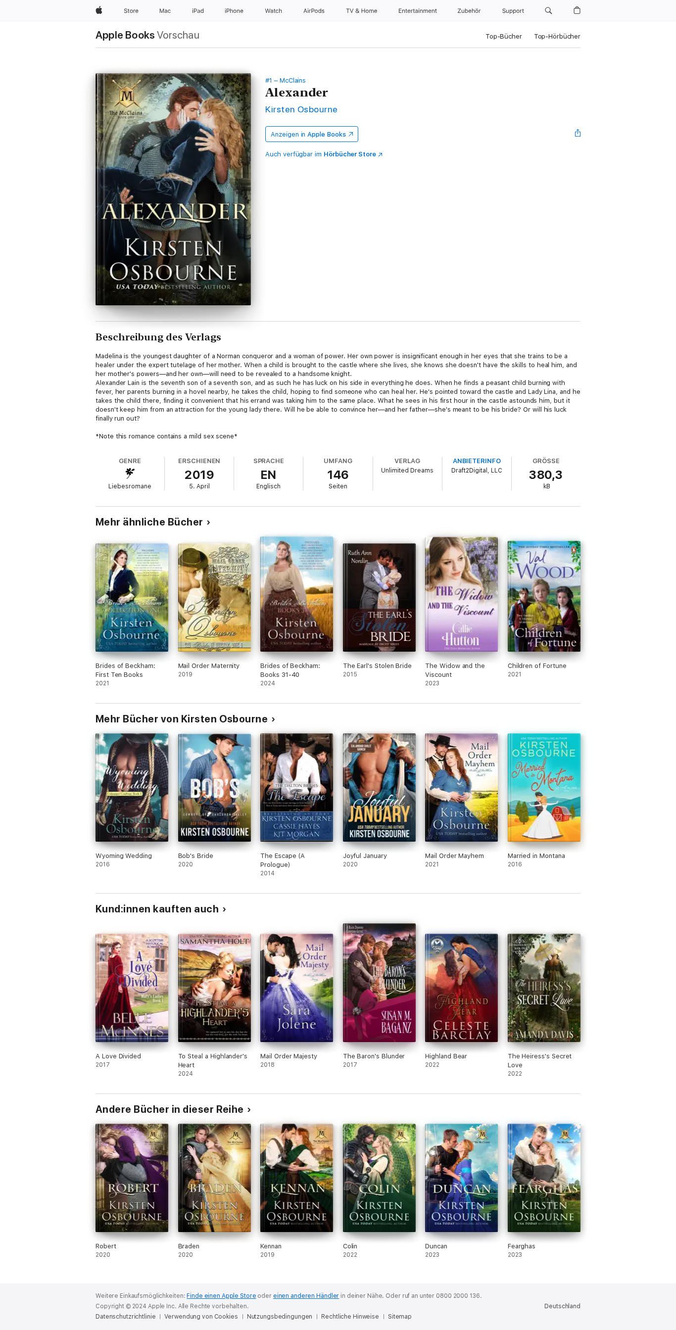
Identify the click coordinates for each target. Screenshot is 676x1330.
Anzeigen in (308, 134)
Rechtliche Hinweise (350, 1316)
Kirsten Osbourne (301, 109)
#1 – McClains (285, 80)
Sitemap (400, 1316)
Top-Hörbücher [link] (557, 36)
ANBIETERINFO (477, 461)
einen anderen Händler (306, 1295)
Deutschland (562, 1306)
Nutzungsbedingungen (280, 1316)
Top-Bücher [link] (503, 36)
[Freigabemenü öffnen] (578, 134)
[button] (548, 11)
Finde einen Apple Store (221, 1295)
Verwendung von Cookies (201, 1316)
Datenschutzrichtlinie (125, 1316)
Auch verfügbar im (320, 154)
